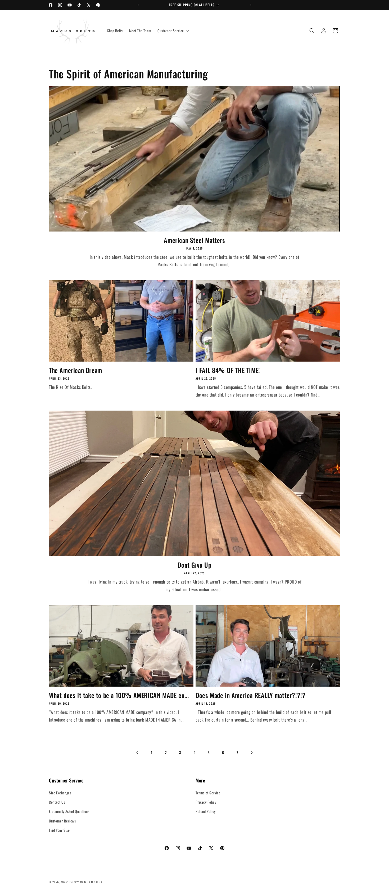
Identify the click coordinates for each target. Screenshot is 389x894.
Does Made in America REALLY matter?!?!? (250, 695)
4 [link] (194, 752)
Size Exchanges (60, 792)
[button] (172, 30)
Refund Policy (206, 811)
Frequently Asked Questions (69, 811)
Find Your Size (59, 830)
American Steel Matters (194, 240)
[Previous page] (137, 752)
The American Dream (75, 370)
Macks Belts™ (70, 882)
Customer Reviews (62, 821)
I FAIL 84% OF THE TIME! (228, 370)
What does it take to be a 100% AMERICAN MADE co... (119, 695)
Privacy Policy (206, 802)
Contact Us (57, 802)
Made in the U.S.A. (91, 882)
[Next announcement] (251, 5)
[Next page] (251, 752)
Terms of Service (208, 792)
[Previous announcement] (138, 5)
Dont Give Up (194, 565)
